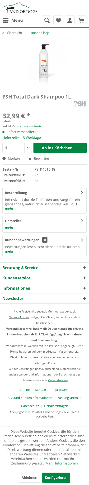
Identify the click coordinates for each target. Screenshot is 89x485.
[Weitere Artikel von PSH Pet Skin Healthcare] (80, 104)
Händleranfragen (56, 406)
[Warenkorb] (81, 20)
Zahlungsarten (67, 398)
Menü (17, 20)
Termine (24, 389)
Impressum (60, 389)
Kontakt (40, 389)
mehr (9, 208)
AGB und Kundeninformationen (30, 398)
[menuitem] (12, 20)
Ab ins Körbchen (57, 148)
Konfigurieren (56, 477)
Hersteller (13, 221)
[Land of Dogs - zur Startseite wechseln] (19, 7)
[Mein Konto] (70, 20)
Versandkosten (19, 317)
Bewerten (41, 158)
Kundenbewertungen (22, 240)
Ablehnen (29, 477)
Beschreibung (16, 192)
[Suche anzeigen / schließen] (46, 20)
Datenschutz (30, 406)
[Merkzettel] (58, 20)
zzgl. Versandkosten (30, 126)
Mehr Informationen (62, 463)
